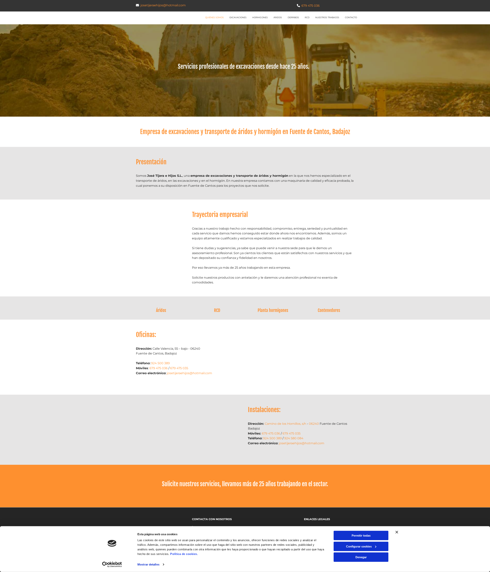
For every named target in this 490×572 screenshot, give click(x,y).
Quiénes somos (214, 17)
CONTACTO (351, 17)
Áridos (278, 17)
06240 (314, 424)
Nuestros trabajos (327, 17)
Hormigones (260, 17)
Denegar (361, 557)
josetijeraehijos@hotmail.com (163, 5)
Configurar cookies (359, 546)
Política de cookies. (184, 554)
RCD (307, 17)
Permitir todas (361, 535)
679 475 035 (179, 368)
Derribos (293, 17)
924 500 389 (160, 363)
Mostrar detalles (148, 564)
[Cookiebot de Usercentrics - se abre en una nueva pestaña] (112, 564)
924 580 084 (293, 438)
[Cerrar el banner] (396, 532)
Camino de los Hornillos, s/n (285, 424)
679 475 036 (310, 5)
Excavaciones (238, 17)
